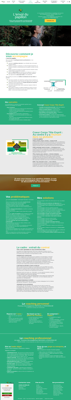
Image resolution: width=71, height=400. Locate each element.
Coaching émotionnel (57, 388)
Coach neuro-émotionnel (58, 387)
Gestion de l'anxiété (57, 392)
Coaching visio (56, 394)
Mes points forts (45, 2)
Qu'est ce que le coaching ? (22, 2)
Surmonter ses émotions (58, 393)
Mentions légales (39, 398)
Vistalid (20, 398)
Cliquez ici (35, 185)
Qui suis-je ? (13, 2)
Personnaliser (7, 397)
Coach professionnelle (57, 386)
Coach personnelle (57, 385)
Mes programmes (37, 2)
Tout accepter (7, 393)
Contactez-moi (63, 2)
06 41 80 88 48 (22, 388)
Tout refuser (7, 395)
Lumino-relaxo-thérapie (58, 389)
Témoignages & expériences (54, 2)
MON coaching (30, 2)
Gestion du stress (56, 391)
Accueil (8, 1)
